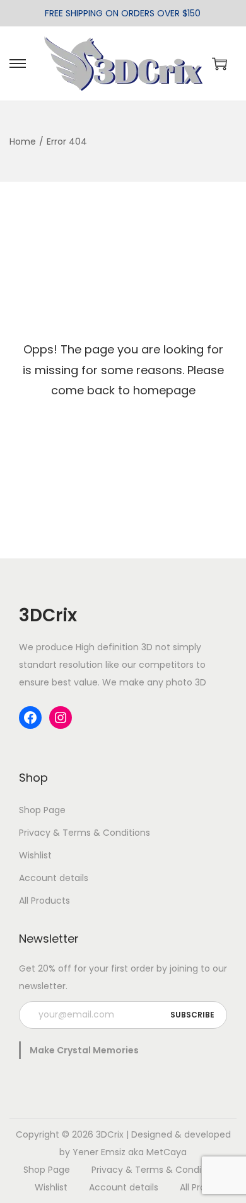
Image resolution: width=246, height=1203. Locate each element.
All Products (44, 900)
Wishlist (35, 855)
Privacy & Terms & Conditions (84, 832)
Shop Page (42, 810)
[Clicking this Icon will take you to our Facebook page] (30, 717)
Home (22, 141)
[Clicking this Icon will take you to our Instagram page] (60, 717)
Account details (53, 878)
